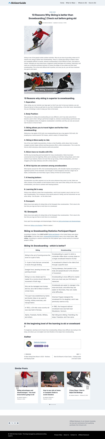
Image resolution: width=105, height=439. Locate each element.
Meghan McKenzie (49, 397)
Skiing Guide (52, 12)
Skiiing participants (53, 234)
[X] (12, 423)
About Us (66, 435)
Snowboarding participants (51, 236)
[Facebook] (9, 423)
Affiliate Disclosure (83, 435)
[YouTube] (17, 423)
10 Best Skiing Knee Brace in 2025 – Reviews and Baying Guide (37, 356)
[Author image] (40, 23)
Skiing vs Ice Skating (36, 225)
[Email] (45, 346)
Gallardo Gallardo (48, 22)
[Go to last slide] (17, 387)
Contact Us (73, 435)
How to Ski (92, 3)
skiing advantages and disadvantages (69, 221)
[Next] (87, 387)
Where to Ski (82, 3)
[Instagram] (15, 423)
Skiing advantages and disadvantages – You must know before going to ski (26, 393)
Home (62, 3)
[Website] (47, 346)
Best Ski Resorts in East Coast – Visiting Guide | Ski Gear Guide (67, 356)
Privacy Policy (58, 435)
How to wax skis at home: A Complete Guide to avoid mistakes (52, 393)
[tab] (49, 404)
